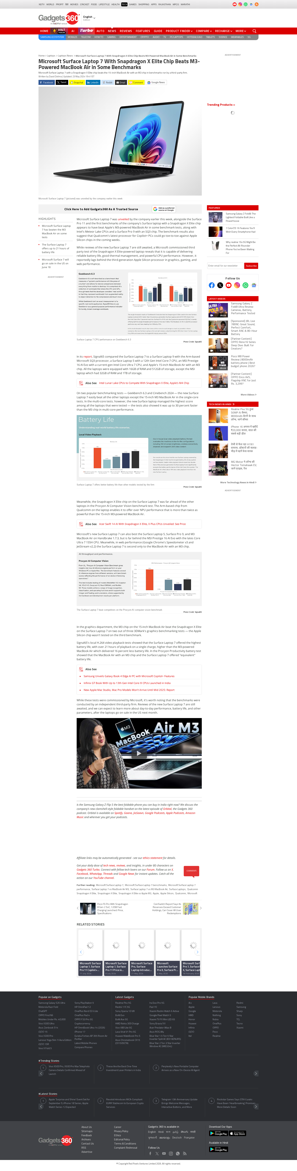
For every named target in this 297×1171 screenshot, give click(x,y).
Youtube (164, 1153)
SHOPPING (143, 4)
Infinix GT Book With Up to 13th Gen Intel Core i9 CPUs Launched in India (127, 683)
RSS (83, 1148)
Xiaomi (239, 1028)
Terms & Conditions (125, 1144)
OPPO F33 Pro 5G (84, 1019)
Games (132, 4)
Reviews (126, 31)
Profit (59, 4)
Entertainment (128, 37)
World (50, 4)
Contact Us (87, 1144)
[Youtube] (229, 285)
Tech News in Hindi (220, 404)
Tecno (239, 1023)
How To (99, 37)
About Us (86, 1127)
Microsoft (192, 893)
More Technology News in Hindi (237, 482)
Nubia (215, 1019)
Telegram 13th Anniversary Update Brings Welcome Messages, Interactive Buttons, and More (179, 1103)
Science (223, 37)
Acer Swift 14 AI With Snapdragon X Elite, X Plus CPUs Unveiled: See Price (142, 524)
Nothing (217, 1015)
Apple (156, 893)
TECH (124, 4)
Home (44, 31)
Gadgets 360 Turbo (88, 869)
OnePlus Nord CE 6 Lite (86, 1011)
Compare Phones (83, 1047)
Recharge (222, 31)
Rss (184, 1153)
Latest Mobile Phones (86, 1043)
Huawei (192, 1023)
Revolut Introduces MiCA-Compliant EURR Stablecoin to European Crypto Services (125, 1103)
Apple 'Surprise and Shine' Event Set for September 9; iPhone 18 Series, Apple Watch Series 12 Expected (69, 1103)
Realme (217, 1036)
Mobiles (72, 37)
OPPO (216, 1028)
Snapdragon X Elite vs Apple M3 (135, 893)
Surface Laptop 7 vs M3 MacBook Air (149, 889)
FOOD (94, 4)
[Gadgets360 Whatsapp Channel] (245, 285)
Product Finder (178, 31)
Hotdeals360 (194, 37)
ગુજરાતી (152, 1138)
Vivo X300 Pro (45, 1036)
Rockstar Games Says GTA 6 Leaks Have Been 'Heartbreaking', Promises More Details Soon (236, 1103)
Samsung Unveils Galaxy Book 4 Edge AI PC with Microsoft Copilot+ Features (129, 676)
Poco (215, 1032)
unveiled (123, 219)
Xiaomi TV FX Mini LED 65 (162, 1019)
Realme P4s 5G (123, 1003)
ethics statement (152, 858)
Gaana (128, 813)
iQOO (191, 1032)
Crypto (145, 37)
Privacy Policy (121, 1131)
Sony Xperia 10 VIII (125, 1011)
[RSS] (256, 4)
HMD (191, 1015)
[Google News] (254, 285)
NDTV (42, 4)
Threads (108, 874)
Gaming (111, 37)
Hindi (161, 1132)
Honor (192, 1019)
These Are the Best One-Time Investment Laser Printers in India (123, 1068)
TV (164, 37)
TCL (238, 1019)
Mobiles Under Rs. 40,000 (51, 1019)
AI (73, 31)
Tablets (210, 37)
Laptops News (65, 56)
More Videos (248, 394)
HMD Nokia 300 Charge (127, 1023)
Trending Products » (221, 105)
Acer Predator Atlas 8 (160, 1028)
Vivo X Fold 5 (45, 1048)
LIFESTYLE (104, 4)
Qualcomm (180, 893)
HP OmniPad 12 (83, 1007)
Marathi (185, 4)
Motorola (217, 1011)
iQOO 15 (42, 1032)
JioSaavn (138, 813)
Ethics (117, 1135)
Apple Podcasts (175, 813)
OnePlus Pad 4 (82, 1015)
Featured (215, 208)
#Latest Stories (47, 1094)
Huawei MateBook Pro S (127, 1036)
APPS (154, 4)
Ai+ (190, 1003)
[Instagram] (237, 285)
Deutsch (177, 1138)
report (88, 356)
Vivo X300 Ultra (46, 1023)
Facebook (82, 874)
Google (192, 1011)
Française (189, 1138)
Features (143, 31)
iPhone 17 (80, 1032)
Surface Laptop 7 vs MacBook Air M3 (110, 889)
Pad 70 (153, 1007)
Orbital (167, 809)
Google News (126, 874)
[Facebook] (212, 285)
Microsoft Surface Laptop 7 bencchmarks (146, 885)
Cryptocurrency (82, 1023)
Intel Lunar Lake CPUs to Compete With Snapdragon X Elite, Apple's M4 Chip (144, 383)
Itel (190, 1036)
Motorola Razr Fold (48, 1007)
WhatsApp (96, 874)
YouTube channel (103, 878)
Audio (156, 37)
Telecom (86, 37)
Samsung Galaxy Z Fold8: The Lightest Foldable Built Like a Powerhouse (241, 217)
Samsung (241, 1007)
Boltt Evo (119, 1015)
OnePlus (217, 1023)
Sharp (239, 1011)
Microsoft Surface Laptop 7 (109, 885)
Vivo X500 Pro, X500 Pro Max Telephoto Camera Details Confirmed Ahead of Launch (69, 1070)
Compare (202, 31)
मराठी (192, 1132)
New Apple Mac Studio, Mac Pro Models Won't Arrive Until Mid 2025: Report (129, 690)
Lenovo (216, 1007)
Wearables (237, 37)
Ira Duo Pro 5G (157, 1003)
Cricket (84, 4)
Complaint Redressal (125, 1148)
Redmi (239, 1003)
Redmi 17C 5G (122, 1007)
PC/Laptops (176, 37)
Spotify (118, 813)
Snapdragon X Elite (107, 893)
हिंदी (66, 4)
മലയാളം (164, 1138)
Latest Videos (217, 298)
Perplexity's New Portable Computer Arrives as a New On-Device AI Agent (181, 1068)
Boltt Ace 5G (121, 1019)
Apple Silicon (167, 893)
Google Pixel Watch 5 (160, 1015)
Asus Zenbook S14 (48, 1028)
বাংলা (168, 1132)
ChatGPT (42, 1011)
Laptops (51, 56)
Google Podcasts (155, 813)
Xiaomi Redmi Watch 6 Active (164, 1011)
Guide (158, 31)
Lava (215, 1003)
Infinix (192, 1028)
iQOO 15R (43, 1044)
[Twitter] (220, 285)
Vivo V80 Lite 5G (123, 1028)
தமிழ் (175, 1132)
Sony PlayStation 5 (84, 1003)
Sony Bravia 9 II (157, 1023)
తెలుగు (184, 1132)
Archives (86, 1139)
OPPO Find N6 (45, 1015)
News (112, 31)
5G (249, 37)
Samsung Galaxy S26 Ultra (51, 1003)
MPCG (176, 4)
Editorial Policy (122, 1139)
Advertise (86, 1152)
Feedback (86, 1135)
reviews (120, 865)
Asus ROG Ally (157, 1032)
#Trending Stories (48, 1061)
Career (117, 1127)
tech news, (109, 865)
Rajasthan (164, 4)
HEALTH (116, 4)
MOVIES (74, 4)
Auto (100, 31)
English (152, 1132)
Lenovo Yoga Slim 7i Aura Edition (55, 1040)
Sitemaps (86, 1131)
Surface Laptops (177, 889)
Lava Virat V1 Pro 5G (125, 1032)
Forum (151, 869)
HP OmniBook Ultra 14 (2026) (90, 1028)
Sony (239, 1015)
